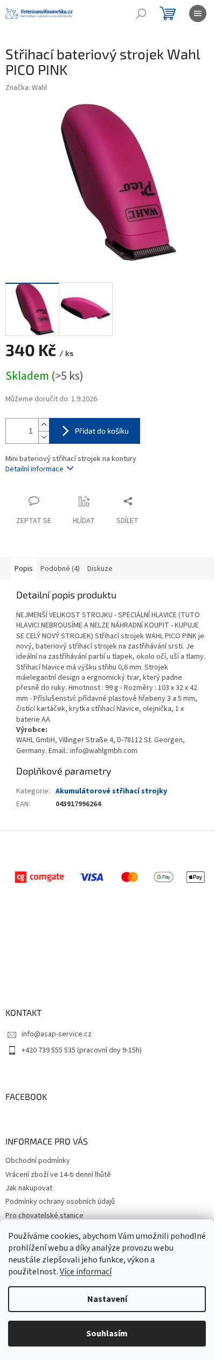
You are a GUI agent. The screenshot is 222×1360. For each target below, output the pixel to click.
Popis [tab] (24, 568)
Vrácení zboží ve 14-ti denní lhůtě (58, 1174)
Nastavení (107, 1299)
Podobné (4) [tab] (60, 568)
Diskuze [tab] (100, 568)
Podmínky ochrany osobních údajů (60, 1201)
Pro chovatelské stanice (44, 1215)
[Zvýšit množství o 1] (43, 425)
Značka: (26, 87)
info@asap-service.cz (57, 1034)
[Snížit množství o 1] (43, 437)
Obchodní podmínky (37, 1160)
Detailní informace (34, 469)
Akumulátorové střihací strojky (111, 791)
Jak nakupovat (28, 1188)
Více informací (86, 1272)
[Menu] (198, 13)
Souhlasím (107, 1334)
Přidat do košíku (102, 430)
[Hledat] (141, 13)
